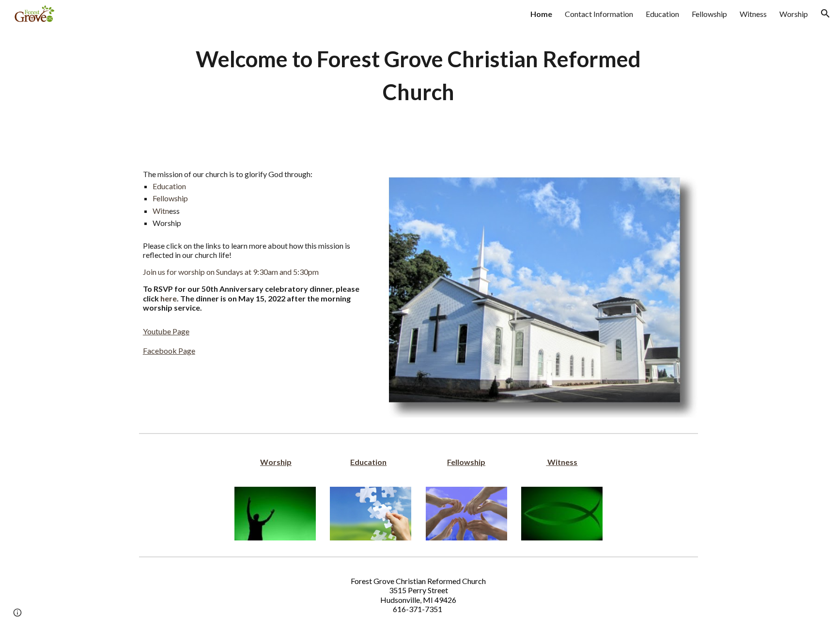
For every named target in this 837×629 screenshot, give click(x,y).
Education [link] (662, 13)
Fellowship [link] (709, 13)
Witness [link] (753, 13)
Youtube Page (166, 331)
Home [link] (541, 13)
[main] (418, 75)
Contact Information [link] (599, 13)
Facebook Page (169, 350)
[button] (825, 13)
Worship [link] (793, 13)
